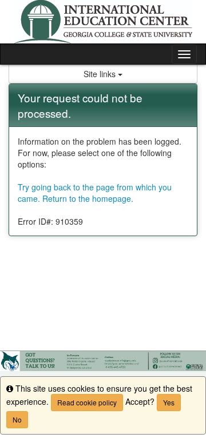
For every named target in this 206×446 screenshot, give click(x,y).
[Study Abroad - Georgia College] (103, 21)
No (17, 419)
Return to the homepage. (87, 198)
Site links (101, 73)
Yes (169, 402)
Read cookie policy (87, 402)
